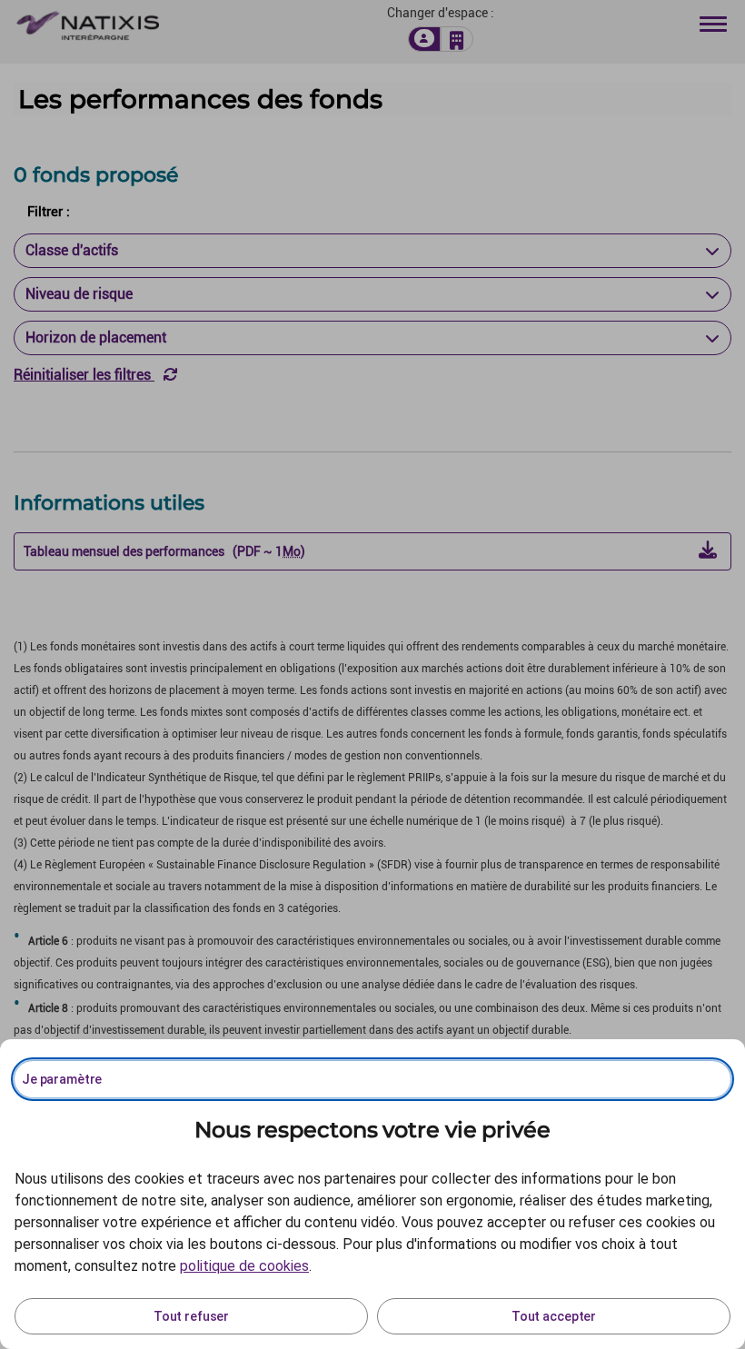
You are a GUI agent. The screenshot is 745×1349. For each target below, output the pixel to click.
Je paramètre (62, 1079)
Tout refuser (191, 1316)
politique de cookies (244, 1266)
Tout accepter (554, 1316)
